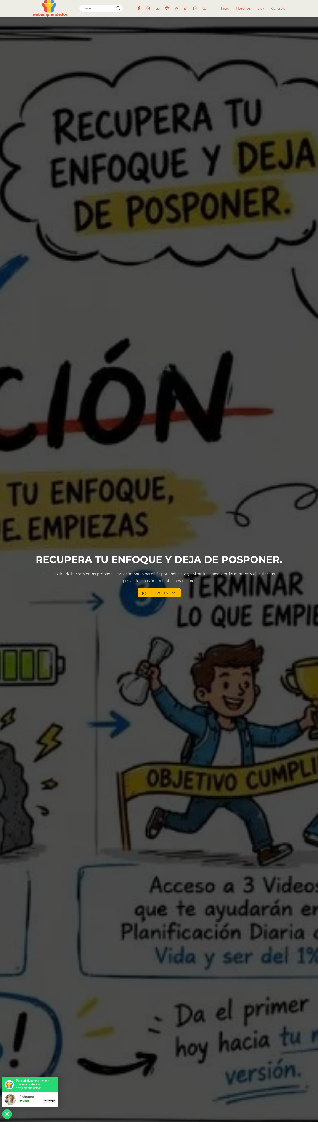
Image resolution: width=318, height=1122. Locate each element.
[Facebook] (139, 8)
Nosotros (243, 8)
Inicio (225, 8)
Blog (260, 8)
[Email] (204, 8)
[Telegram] (176, 8)
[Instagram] (148, 8)
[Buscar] (117, 8)
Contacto (278, 8)
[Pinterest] (167, 8)
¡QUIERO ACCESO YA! (159, 593)
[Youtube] (157, 8)
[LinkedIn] (195, 8)
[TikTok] (185, 8)
